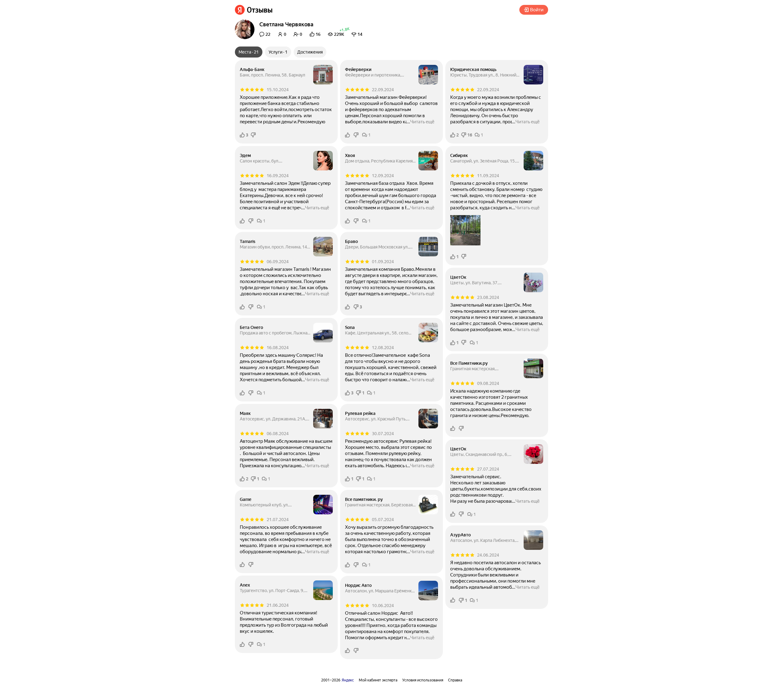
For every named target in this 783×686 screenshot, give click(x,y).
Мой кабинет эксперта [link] (378, 680)
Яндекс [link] (348, 680)
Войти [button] (537, 10)
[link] (254, 10)
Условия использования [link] (422, 680)
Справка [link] (455, 680)
